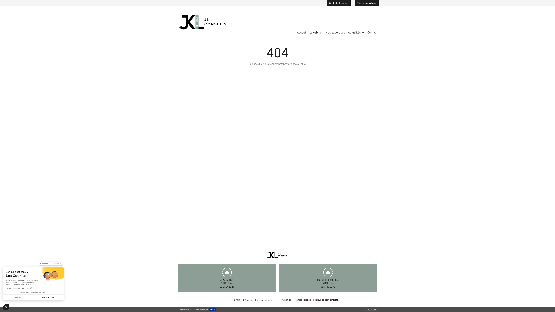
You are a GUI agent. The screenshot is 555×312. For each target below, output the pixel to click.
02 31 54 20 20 (227, 287)
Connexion (371, 309)
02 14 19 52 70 (328, 287)
